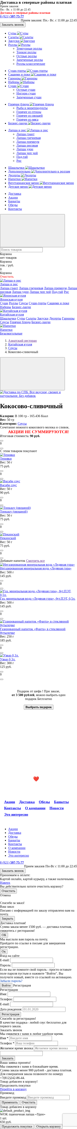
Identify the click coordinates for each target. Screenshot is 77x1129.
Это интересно (16, 814)
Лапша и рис (17, 130)
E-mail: (4, 960)
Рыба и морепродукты (32, 108)
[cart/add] (1, 440)
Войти (6, 985)
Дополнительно (19, 171)
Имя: (3, 994)
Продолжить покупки (17, 1126)
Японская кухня (11, 299)
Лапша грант (25, 134)
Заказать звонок (13, 24)
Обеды (13, 205)
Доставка (14, 193)
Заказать (7, 1058)
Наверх (5, 882)
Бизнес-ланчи (18, 123)
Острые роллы (26, 56)
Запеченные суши (28, 97)
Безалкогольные (11, 333)
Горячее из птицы (28, 112)
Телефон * (7, 1043)
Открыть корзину (48, 1126)
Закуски (14, 41)
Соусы (23, 303)
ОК (4, 935)
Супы (12, 33)
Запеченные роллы (29, 60)
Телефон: (6, 999)
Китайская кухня (12, 314)
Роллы (13, 45)
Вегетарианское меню (24, 183)
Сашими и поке (19, 74)
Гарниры (15, 78)
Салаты (14, 37)
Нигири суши (26, 93)
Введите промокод (13, 1097)
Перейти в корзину (13, 1089)
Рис (19, 160)
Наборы (14, 82)
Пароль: (5, 965)
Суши (12, 86)
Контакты (15, 209)
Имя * (4, 1038)
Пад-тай (22, 157)
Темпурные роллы (29, 48)
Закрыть (7, 918)
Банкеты (14, 201)
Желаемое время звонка (16, 1048)
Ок (4, 951)
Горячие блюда (19, 104)
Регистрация (10, 1014)
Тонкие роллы (26, 52)
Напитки (15, 179)
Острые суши (25, 89)
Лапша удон (24, 149)
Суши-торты (17, 70)
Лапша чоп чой (27, 153)
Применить (10, 1102)
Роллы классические (30, 63)
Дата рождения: (11, 1009)
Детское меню (18, 186)
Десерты (14, 175)
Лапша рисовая (27, 145)
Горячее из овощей (29, 115)
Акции (13, 197)
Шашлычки (16, 167)
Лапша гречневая (28, 138)
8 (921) (12, 16)
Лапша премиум (27, 141)
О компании (35, 808)
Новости (56, 808)
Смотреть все (35, 560)
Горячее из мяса (27, 119)
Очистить (8, 891)
